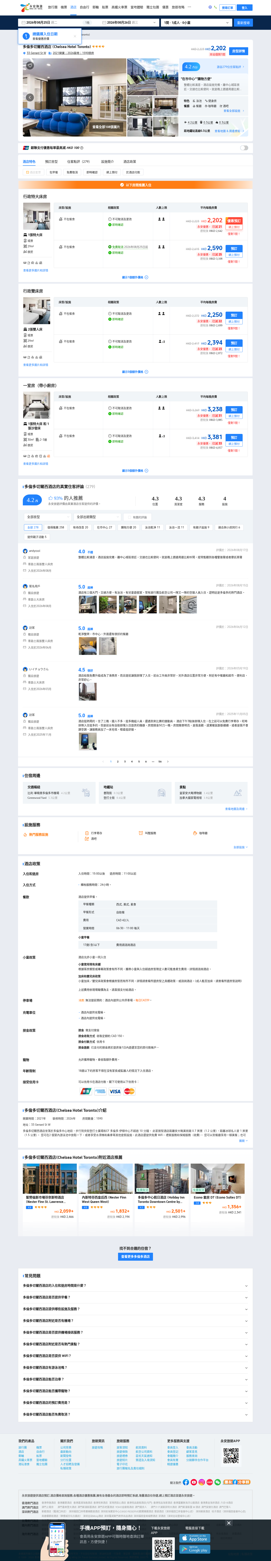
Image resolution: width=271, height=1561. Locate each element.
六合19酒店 (227, 1502)
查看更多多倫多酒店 (135, 1256)
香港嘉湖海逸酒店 (82, 1502)
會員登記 (172, 1451)
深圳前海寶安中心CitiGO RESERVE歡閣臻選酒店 (127, 1511)
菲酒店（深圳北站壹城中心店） (175, 1516)
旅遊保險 (122, 1451)
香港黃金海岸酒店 (210, 1502)
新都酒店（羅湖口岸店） (55, 1511)
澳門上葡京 (48, 1507)
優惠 (165, 7)
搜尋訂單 (227, 8)
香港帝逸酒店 (49, 1502)
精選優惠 (172, 1464)
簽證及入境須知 (145, 1460)
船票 (105, 7)
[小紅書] (210, 1482)
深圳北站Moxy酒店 (93, 1516)
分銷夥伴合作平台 (197, 1460)
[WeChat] (217, 1482)
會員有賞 (172, 1460)
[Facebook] (186, 1482)
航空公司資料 (144, 1451)
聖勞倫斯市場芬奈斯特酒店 (45, 1202)
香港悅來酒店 (100, 1502)
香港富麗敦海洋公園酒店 (186, 1502)
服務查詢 (191, 1456)
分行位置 (65, 1460)
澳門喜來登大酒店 (67, 1507)
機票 (64, 7)
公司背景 (65, 1447)
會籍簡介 (172, 1456)
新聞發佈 (65, 1456)
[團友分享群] (236, 1482)
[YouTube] (194, 1482)
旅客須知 (122, 1447)
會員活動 (191, 1447)
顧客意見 (191, 1451)
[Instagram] (202, 1482)
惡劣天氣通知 (144, 1456)
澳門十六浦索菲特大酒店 (164, 1507)
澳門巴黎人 (225, 1507)
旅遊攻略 (178, 7)
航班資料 (141, 1447)
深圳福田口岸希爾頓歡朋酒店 (84, 1511)
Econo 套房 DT (217, 1197)
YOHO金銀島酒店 (124, 1507)
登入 (244, 8)
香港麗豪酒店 (65, 1502)
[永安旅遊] (31, 8)
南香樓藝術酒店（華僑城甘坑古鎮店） (62, 1516)
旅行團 (53, 7)
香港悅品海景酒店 (162, 1502)
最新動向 (65, 1451)
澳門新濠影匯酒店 (87, 1507)
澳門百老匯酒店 (106, 1507)
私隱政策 (65, 1468)
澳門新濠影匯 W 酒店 (189, 1507)
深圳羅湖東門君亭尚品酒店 (118, 1516)
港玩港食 (24, 1464)
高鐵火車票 (119, 7)
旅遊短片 (122, 1460)
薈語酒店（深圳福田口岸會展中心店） (174, 1511)
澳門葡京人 (141, 1507)
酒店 (73, 7)
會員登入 (172, 1447)
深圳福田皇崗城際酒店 (146, 1516)
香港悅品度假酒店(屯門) (139, 1502)
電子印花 (122, 1464)
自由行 (84, 7)
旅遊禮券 (122, 1456)
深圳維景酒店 (203, 1511)
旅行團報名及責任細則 (130, 1468)
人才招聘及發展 (70, 1464)
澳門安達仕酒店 (209, 1507)
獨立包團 (152, 7)
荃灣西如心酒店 (117, 1502)
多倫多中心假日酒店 (161, 1202)
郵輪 (95, 7)
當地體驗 (137, 7)
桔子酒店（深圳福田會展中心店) (229, 1511)
